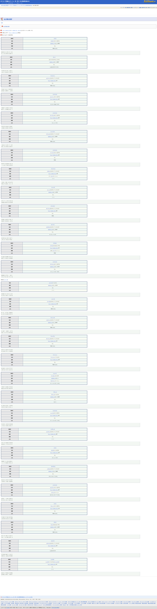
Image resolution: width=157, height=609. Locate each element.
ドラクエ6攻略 (64, 603)
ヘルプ (134, 7)
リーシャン (55, 354)
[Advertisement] (78, 12)
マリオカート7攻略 (118, 603)
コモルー (48, 171)
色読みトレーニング (38, 604)
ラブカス (55, 243)
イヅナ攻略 (9, 604)
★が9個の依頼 (8, 19)
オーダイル (52, 115)
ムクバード (48, 78)
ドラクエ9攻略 (83, 603)
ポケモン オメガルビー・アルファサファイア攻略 (38, 601)
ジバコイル (55, 94)
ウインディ (53, 336)
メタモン (48, 468)
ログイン (154, 7)
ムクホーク (48, 431)
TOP (2, 22)
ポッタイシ (53, 75)
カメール (52, 224)
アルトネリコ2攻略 (127, 601)
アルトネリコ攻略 (119, 601)
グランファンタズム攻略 (144, 601)
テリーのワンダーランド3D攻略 (45, 603)
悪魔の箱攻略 (144, 603)
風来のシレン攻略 (95, 603)
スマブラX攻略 (7, 603)
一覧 (125, 7)
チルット (52, 506)
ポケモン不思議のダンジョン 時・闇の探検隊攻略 (77, 601)
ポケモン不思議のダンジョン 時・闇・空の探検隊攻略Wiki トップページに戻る (17, 597)
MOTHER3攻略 (102, 603)
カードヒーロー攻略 (23, 604)
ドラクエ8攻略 (77, 603)
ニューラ (55, 373)
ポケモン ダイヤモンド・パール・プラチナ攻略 (58, 601)
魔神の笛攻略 (3, 604)
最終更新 (128, 7)
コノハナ (48, 189)
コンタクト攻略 (15, 604)
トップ (122, 7)
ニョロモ (52, 559)
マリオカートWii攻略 (110, 603)
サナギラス (53, 466)
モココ (55, 522)
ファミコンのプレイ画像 (57, 604)
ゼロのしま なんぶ (16, 30)
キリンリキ (53, 317)
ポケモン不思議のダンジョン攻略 (94, 601)
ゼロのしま (52, 43)
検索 (131, 7)
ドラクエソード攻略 (56, 603)
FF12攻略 (89, 603)
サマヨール (52, 264)
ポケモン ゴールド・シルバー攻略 (7, 601)
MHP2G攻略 (125, 603)
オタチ (52, 450)
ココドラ (52, 540)
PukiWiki (8, 607)
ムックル (52, 413)
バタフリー (48, 320)
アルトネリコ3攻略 (135, 601)
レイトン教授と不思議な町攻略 (135, 603)
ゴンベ (54, 57)
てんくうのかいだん (6, 30)
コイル (55, 38)
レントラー (53, 131)
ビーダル (48, 301)
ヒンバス (53, 187)
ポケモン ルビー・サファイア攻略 (108, 601)
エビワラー (52, 487)
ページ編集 (139, 7)
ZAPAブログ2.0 (30, 604)
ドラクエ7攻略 (70, 603)
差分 (146, 7)
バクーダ (6, 279)
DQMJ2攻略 (36, 603)
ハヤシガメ (53, 205)
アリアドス (53, 168)
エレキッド (52, 96)
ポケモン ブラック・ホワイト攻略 (21, 601)
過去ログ (149, 7)
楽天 (67, 604)
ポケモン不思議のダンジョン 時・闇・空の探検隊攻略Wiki (15, 1)
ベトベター (52, 152)
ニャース (53, 298)
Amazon (64, 604)
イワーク (52, 492)
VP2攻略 (12, 603)
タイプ (52, 176)
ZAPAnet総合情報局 (5, 5)
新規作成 (143, 7)
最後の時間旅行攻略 (151, 603)
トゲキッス (53, 429)
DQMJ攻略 (31, 603)
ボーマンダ (48, 208)
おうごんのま (56, 561)
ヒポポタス (48, 227)
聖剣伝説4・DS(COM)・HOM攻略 (21, 603)
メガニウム (48, 543)
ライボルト (53, 375)
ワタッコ (55, 391)
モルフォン (53, 380)
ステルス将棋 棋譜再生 (47, 604)
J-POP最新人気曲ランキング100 (75, 604)
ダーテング (48, 338)
